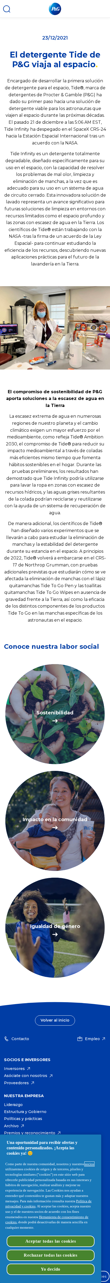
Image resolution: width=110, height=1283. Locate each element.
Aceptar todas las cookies (50, 1241)
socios (89, 1164)
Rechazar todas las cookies (50, 1255)
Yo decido (50, 1269)
